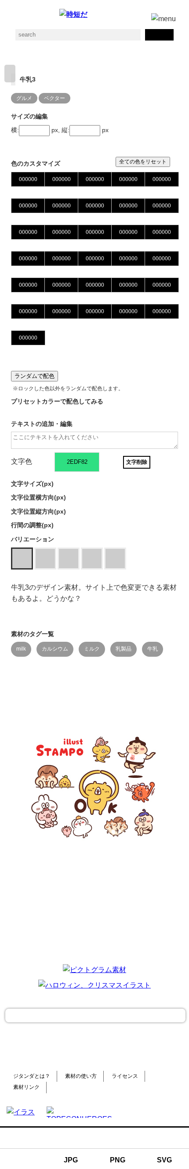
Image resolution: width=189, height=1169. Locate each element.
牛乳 (152, 649)
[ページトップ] (95, 1015)
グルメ (24, 98)
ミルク (92, 649)
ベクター (54, 98)
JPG (71, 1160)
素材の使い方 (81, 1076)
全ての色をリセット (143, 162)
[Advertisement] (94, 901)
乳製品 (123, 649)
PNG (117, 1160)
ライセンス (125, 1076)
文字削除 (136, 462)
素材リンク (26, 1087)
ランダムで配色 (35, 376)
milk (21, 649)
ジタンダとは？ (31, 1076)
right (9, 73)
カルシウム (55, 649)
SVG (164, 1160)
